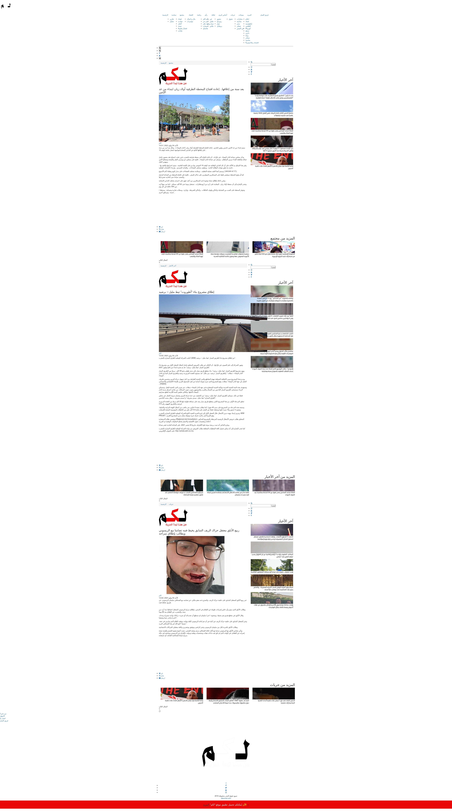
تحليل (172, 21)
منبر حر (205, 21)
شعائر (239, 26)
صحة (180, 26)
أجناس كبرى (223, 15)
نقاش (212, 21)
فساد (247, 21)
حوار (218, 23)
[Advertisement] (203, 209)
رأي (206, 15)
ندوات (212, 23)
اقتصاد (191, 15)
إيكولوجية (249, 23)
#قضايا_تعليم (182, 28)
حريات (233, 15)
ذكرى (247, 33)
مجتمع (182, 15)
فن (211, 19)
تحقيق (219, 19)
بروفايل (219, 26)
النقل (180, 23)
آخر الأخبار (172, 265)
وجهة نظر (206, 23)
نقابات (180, 31)
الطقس (248, 26)
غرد (161, 226)
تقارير (172, 19)
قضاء (180, 19)
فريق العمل (264, 15)
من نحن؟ (3, 713)
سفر (238, 23)
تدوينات (205, 26)
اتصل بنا (3, 718)
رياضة (199, 15)
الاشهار (2, 716)
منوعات (241, 15)
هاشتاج (205, 28)
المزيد (249, 15)
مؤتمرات (190, 21)
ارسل (163, 231)
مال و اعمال (191, 19)
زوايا (247, 35)
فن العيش (240, 28)
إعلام (247, 19)
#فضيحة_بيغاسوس (252, 42)
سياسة (174, 15)
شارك (162, 229)
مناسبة (239, 21)
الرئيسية (165, 15)
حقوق (231, 19)
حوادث (180, 21)
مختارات (240, 19)
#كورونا (248, 28)
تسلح (247, 31)
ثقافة (213, 15)
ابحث (273, 64)
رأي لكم (206, 19)
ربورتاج (219, 21)
